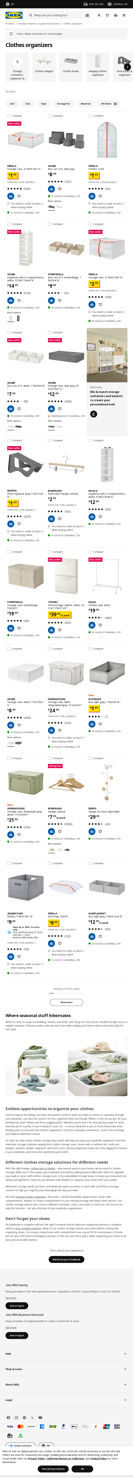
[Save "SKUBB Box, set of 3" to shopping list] (19, 408)
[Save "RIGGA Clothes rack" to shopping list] (100, 625)
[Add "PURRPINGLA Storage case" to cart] (10, 628)
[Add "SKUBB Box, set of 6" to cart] (51, 189)
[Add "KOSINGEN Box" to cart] (91, 724)
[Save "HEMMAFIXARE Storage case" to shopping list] (59, 730)
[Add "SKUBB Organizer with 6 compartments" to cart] (10, 300)
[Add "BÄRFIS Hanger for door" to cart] (91, 831)
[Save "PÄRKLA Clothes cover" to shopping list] (100, 196)
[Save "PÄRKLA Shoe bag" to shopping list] (59, 943)
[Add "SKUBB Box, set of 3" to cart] (10, 408)
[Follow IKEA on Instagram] (16, 1418)
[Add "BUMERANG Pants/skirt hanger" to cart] (51, 518)
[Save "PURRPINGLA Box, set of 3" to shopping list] (59, 300)
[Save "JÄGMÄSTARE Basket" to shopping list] (19, 956)
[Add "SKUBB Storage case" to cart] (51, 408)
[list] (66, 67)
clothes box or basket (43, 1168)
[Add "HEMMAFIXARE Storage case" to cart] (51, 730)
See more (11, 1297)
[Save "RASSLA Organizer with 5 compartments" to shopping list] (100, 516)
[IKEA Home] (14, 15)
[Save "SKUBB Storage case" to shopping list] (59, 408)
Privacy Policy (36, 1458)
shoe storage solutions (28, 1228)
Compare (17, 115)
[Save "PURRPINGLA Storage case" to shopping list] (19, 628)
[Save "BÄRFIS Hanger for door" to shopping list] (100, 831)
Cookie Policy (98, 1458)
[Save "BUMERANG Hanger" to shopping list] (59, 831)
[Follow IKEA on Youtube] (40, 1418)
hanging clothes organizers (31, 1196)
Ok (82, 1468)
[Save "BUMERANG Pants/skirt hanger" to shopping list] (59, 518)
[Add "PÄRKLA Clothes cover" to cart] (91, 196)
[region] (66, 1460)
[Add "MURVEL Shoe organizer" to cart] (10, 523)
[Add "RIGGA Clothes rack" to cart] (91, 625)
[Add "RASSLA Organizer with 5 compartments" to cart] (91, 516)
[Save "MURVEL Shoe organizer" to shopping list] (19, 523)
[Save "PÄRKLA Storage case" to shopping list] (19, 196)
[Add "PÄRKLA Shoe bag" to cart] (51, 943)
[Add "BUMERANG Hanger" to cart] (51, 831)
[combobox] (55, 15)
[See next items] (127, 67)
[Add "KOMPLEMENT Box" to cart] (91, 936)
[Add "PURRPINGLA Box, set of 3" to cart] (51, 300)
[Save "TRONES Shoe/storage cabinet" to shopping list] (59, 630)
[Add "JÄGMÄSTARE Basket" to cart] (10, 956)
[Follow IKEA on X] (32, 1418)
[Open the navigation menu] (124, 15)
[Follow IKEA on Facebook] (8, 1418)
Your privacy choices (53, 1468)
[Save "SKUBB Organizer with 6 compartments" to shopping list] (19, 300)
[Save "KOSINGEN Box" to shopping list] (100, 724)
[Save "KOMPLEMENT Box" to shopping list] (100, 936)
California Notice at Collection (65, 1458)
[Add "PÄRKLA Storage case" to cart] (10, 196)
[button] (97, 1066)
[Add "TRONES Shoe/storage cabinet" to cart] (51, 630)
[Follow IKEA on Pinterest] (24, 1418)
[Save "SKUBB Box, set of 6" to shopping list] (59, 189)
